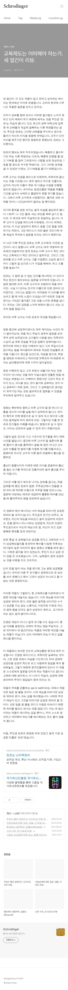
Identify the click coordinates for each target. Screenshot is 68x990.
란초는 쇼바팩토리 (18, 755)
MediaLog (35, 18)
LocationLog (56, 18)
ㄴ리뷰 (16, 813)
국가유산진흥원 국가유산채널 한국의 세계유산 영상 (23, 778)
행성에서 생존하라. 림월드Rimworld (24, 826)
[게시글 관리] (17, 800)
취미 (9, 813)
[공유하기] (13, 800)
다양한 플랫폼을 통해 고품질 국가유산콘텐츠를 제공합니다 (24, 784)
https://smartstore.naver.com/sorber (25, 750)
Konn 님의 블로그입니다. (14, 933)
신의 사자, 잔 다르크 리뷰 (19, 830)
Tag (20, 18)
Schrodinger (16, 6)
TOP (61, 979)
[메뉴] (61, 6)
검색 (54, 6)
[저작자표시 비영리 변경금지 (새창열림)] (38, 800)
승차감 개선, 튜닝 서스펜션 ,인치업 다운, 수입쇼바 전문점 (33, 761)
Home (7, 18)
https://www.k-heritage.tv (19, 773)
